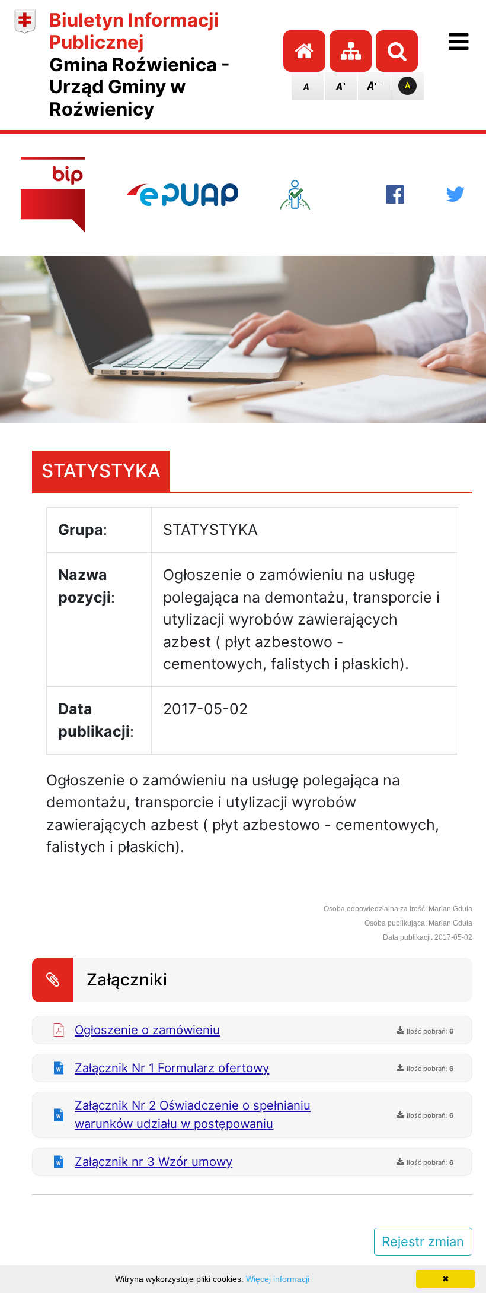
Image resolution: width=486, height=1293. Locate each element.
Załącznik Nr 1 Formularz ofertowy (172, 1067)
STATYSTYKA (101, 470)
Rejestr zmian (423, 1241)
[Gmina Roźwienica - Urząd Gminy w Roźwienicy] (25, 65)
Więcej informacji (277, 1279)
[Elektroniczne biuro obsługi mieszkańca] (312, 195)
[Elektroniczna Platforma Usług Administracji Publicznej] (182, 194)
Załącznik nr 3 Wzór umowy (153, 1161)
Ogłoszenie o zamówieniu (147, 1029)
